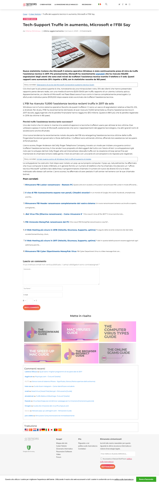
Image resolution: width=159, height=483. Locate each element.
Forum (58, 457)
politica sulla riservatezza (123, 479)
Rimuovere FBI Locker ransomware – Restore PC (49, 185)
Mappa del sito (61, 443)
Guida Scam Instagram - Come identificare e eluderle (54, 386)
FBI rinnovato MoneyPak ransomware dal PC (47, 222)
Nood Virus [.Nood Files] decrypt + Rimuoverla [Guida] (51, 391)
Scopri (59, 439)
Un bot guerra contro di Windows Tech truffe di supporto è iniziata (64, 159)
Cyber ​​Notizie (45, 4)
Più (79, 439)
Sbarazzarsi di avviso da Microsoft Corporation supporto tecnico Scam (65, 85)
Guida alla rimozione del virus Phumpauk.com (51, 406)
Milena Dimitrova (33, 31)
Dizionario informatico (64, 448)
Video (58, 454)
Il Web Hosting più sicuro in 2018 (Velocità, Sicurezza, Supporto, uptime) (60, 230)
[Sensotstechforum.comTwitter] (119, 4)
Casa (25, 14)
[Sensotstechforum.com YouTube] (126, 4)
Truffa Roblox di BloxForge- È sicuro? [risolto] (52, 396)
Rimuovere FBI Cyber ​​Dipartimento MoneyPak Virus (50, 251)
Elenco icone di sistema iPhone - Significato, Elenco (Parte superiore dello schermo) (63, 381)
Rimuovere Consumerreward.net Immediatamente (55, 416)
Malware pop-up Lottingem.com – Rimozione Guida (52, 411)
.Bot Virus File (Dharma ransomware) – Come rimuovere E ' (54, 214)
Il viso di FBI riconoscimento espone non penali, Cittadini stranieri (57, 193)
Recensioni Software (64, 451)
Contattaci (82, 448)
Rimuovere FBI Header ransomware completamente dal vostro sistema (60, 203)
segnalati (100, 74)
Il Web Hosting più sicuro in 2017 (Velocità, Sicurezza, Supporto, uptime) (60, 241)
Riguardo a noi (83, 443)
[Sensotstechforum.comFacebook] (123, 4)
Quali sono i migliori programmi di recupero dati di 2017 (61, 372)
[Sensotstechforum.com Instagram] (129, 4)
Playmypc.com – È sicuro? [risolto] (47, 376)
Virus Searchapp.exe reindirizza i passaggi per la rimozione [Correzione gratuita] (63, 401)
